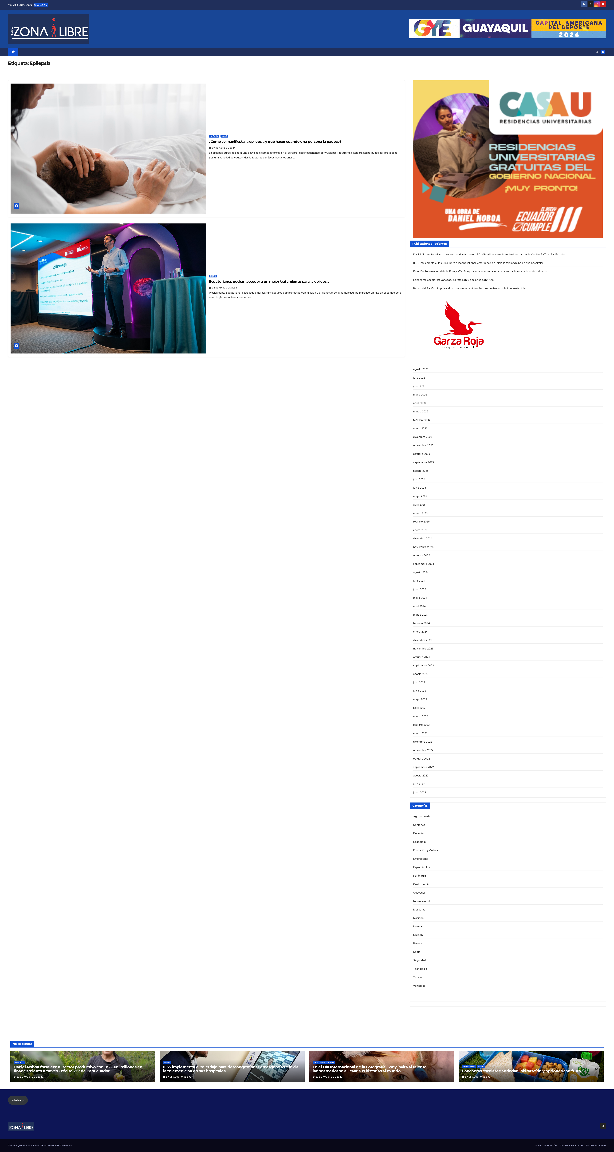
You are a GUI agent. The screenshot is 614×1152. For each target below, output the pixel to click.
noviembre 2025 (423, 445)
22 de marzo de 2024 (224, 288)
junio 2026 (419, 386)
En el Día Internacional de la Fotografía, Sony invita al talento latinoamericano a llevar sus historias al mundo (481, 271)
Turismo (418, 977)
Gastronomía (421, 884)
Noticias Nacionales (596, 1145)
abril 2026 (419, 403)
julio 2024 (419, 580)
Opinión (418, 935)
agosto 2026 (421, 369)
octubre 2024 (421, 555)
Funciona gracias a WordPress (23, 1145)
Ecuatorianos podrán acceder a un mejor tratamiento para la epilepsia (269, 281)
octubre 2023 (421, 657)
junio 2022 (419, 792)
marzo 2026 (420, 411)
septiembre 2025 (423, 462)
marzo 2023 (420, 716)
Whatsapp (18, 1100)
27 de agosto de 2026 (30, 1077)
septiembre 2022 (423, 767)
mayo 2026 (420, 394)
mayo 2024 (420, 597)
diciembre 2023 (422, 640)
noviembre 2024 (423, 547)
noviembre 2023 (423, 648)
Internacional (421, 901)
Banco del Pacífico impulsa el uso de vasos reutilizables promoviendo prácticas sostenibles (470, 288)
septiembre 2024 (423, 563)
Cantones (419, 824)
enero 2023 (420, 733)
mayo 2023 (420, 699)
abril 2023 (419, 707)
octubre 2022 (421, 758)
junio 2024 (419, 589)
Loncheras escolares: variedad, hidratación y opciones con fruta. (453, 279)
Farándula (419, 875)
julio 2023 (419, 682)
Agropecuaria (421, 816)
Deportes (419, 833)
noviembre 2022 (423, 750)
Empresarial (420, 858)
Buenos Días (550, 1145)
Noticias (214, 136)
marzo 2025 (420, 513)
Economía (419, 841)
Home (538, 1145)
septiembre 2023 (423, 665)
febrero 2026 (421, 420)
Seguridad (419, 960)
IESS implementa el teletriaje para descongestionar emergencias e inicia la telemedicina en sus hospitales (478, 263)
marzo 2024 (420, 614)
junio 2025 (419, 487)
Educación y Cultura (425, 850)
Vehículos (419, 985)
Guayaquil (419, 892)
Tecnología (420, 968)
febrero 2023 (421, 724)
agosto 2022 (420, 775)
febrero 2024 (421, 623)
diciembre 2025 (422, 436)
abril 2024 (419, 606)
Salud (224, 136)
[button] (597, 52)
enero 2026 (420, 428)
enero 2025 (420, 530)
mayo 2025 (420, 496)
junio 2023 (419, 690)
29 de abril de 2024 (223, 148)
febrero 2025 (421, 521)
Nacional (418, 918)
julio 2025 (419, 479)
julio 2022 (419, 784)
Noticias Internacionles (571, 1145)
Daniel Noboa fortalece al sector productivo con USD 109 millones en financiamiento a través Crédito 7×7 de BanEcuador (489, 254)
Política (417, 943)
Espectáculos (421, 867)
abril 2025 (419, 504)
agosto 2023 (420, 674)
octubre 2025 (421, 453)
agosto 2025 (420, 470)
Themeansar (66, 1145)
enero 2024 (420, 631)
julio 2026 (419, 377)
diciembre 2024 (422, 538)
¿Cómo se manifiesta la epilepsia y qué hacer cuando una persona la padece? (275, 141)
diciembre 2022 (422, 741)
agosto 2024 (421, 572)
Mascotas (419, 909)
